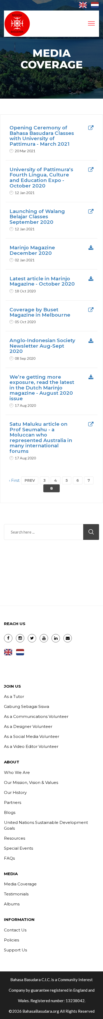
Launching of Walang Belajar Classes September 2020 (37, 217)
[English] (83, 6)
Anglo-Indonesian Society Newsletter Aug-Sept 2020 (42, 346)
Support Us (15, 949)
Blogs (9, 812)
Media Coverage (20, 883)
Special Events (18, 848)
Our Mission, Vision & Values (31, 782)
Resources (14, 838)
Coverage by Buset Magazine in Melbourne (40, 312)
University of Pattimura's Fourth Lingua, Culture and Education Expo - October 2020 (41, 178)
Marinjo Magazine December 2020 (32, 250)
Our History (15, 792)
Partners (12, 802)
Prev (30, 480)
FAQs (9, 858)
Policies (11, 939)
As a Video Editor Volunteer (31, 746)
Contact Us (15, 929)
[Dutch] (95, 6)
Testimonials (16, 893)
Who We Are (17, 772)
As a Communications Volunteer (36, 716)
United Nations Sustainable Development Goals (46, 825)
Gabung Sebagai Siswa (26, 706)
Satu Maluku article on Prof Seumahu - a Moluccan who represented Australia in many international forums (41, 438)
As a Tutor (14, 696)
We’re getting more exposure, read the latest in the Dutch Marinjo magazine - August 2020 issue (42, 388)
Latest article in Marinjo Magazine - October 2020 (42, 281)
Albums (12, 903)
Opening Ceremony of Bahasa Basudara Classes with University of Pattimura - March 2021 (42, 136)
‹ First (14, 480)
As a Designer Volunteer (28, 726)
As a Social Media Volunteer (31, 736)
